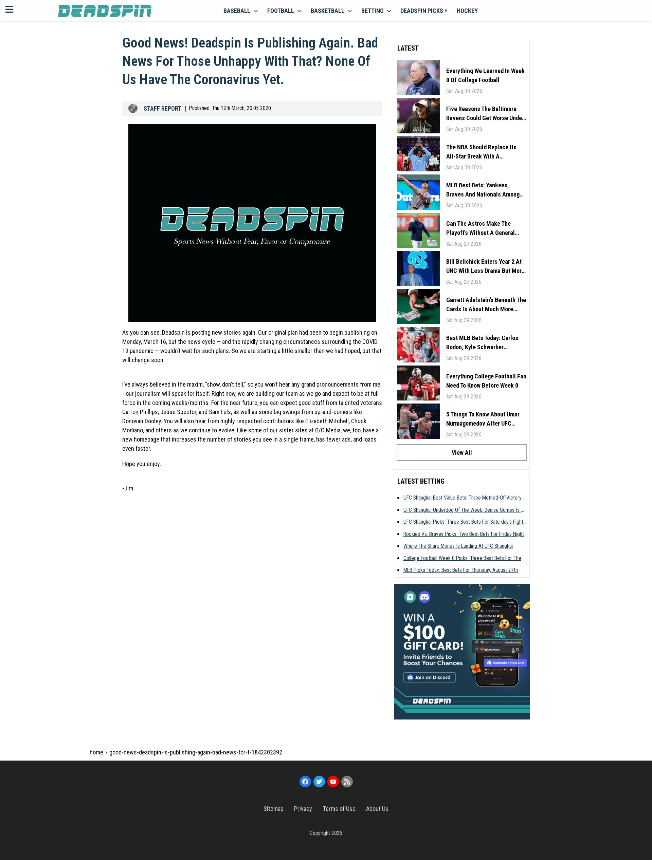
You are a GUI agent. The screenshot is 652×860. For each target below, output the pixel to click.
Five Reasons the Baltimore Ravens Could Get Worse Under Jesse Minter (485, 114)
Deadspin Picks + (424, 10)
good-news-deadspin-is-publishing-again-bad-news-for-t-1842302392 (195, 752)
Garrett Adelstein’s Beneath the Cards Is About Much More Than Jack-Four (486, 305)
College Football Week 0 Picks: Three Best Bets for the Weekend (462, 558)
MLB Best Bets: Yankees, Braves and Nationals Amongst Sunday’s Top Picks (485, 190)
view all (462, 452)
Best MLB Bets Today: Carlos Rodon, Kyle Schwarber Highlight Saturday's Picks (482, 343)
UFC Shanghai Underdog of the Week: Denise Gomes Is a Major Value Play (463, 510)
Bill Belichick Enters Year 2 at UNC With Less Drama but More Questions (485, 266)
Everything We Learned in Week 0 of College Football (485, 75)
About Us (377, 808)
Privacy (303, 808)
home (96, 752)
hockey (467, 10)
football (280, 10)
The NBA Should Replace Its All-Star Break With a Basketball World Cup (481, 152)
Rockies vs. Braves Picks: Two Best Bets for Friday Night (463, 534)
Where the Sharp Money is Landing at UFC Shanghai (458, 546)
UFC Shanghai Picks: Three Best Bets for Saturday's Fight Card (463, 522)
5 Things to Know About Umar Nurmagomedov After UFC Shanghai (483, 419)
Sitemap (274, 808)
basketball (327, 10)
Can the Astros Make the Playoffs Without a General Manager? (480, 228)
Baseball (236, 10)
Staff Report (162, 108)
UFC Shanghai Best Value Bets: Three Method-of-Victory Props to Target (462, 498)
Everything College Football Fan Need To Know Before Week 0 (486, 381)
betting (372, 10)
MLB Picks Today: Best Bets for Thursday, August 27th (460, 570)
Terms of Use (339, 808)
